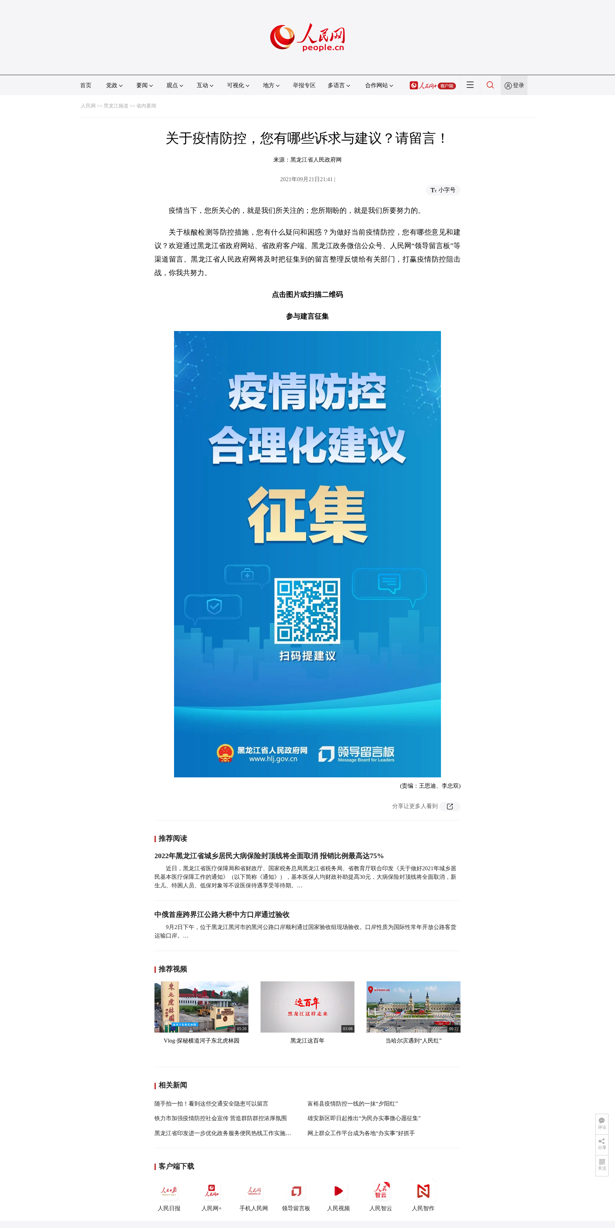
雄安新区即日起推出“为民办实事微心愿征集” (364, 1118)
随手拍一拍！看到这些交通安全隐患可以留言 (211, 1104)
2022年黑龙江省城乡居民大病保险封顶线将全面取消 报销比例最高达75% (269, 856)
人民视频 (338, 1208)
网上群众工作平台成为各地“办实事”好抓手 (361, 1133)
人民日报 (169, 1208)
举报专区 (304, 85)
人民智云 (380, 1208)
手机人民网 (254, 1208)
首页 (85, 85)
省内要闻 (146, 106)
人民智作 (423, 1208)
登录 (518, 85)
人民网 (88, 106)
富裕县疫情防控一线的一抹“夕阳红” (353, 1104)
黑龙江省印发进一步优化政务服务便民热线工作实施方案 (225, 1133)
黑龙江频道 (116, 106)
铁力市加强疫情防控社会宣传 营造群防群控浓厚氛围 (220, 1118)
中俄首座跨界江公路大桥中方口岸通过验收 (222, 914)
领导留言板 (296, 1208)
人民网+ (211, 1208)
